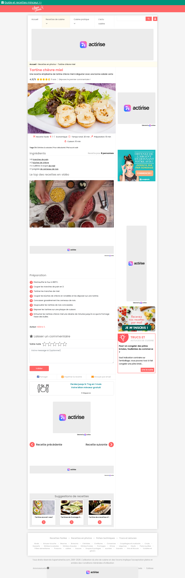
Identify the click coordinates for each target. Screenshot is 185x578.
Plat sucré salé (72, 147)
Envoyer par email (103, 377)
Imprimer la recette (73, 377)
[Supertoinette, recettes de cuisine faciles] (37, 8)
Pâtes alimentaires (42, 548)
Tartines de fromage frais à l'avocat (76, 517)
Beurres (63, 543)
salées (68, 548)
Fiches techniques (105, 538)
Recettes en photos (47, 64)
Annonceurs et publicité (42, 568)
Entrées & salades (45, 147)
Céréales (86, 543)
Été (35, 147)
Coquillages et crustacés (130, 543)
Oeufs (133, 546)
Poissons (57, 548)
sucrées (108, 548)
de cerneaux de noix (49, 169)
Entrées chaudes (70, 546)
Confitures (98, 543)
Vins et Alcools (133, 548)
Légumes (123, 546)
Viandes (119, 548)
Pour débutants (59, 147)
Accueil (34, 19)
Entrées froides (87, 546)
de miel (51, 166)
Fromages (101, 546)
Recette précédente (49, 444)
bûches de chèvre (41, 162)
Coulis (147, 543)
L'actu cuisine (101, 21)
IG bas (112, 546)
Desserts (36, 546)
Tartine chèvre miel (66, 64)
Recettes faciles (58, 538)
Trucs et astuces (128, 538)
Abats (36, 543)
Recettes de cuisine (55, 19)
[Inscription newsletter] (136, 319)
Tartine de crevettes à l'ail (100, 517)
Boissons (74, 543)
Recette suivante (96, 444)
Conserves (111, 543)
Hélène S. (41, 326)
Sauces (78, 548)
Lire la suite (147, 369)
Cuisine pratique (81, 19)
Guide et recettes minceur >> (23, 2)
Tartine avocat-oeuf (44, 517)
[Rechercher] (148, 19)
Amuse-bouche (49, 543)
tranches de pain (40, 159)
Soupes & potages (93, 548)
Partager (44, 377)
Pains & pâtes (145, 546)
